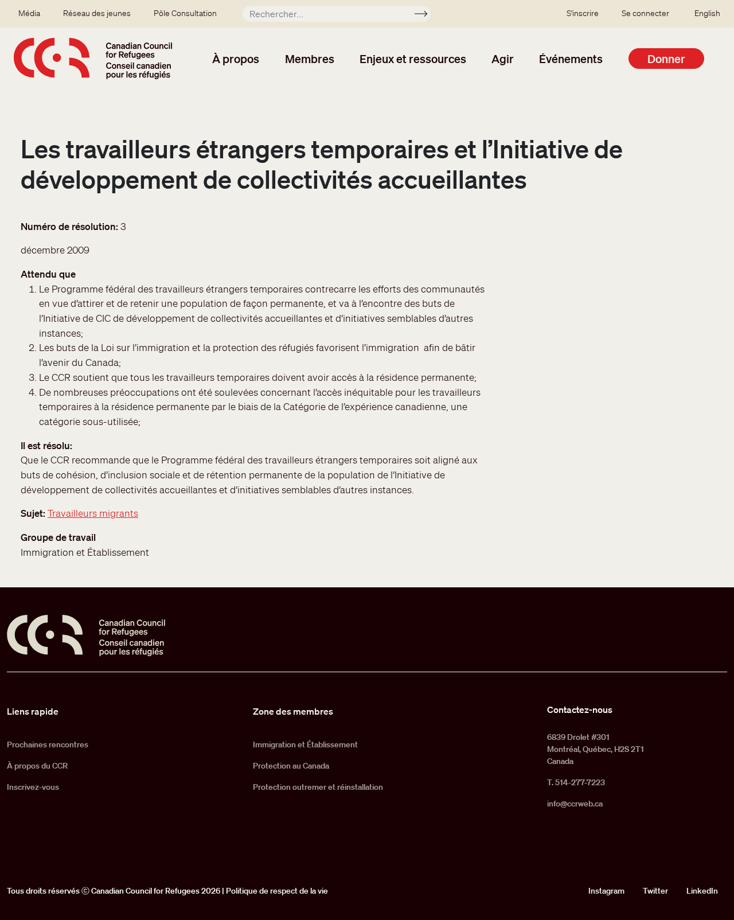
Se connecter (645, 13)
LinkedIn (702, 891)
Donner (666, 58)
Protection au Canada (291, 766)
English (707, 13)
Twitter (655, 891)
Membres (309, 58)
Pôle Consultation (185, 13)
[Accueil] (93, 58)
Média (29, 13)
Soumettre (426, 15)
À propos (235, 58)
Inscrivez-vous (33, 787)
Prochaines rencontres (47, 744)
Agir (502, 58)
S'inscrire (583, 13)
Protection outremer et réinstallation (318, 787)
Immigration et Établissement (305, 744)
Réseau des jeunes (97, 13)
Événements (571, 58)
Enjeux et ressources (413, 58)
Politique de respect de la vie (277, 891)
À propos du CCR (37, 766)
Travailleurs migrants (93, 513)
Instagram (606, 891)
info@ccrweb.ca (575, 803)
